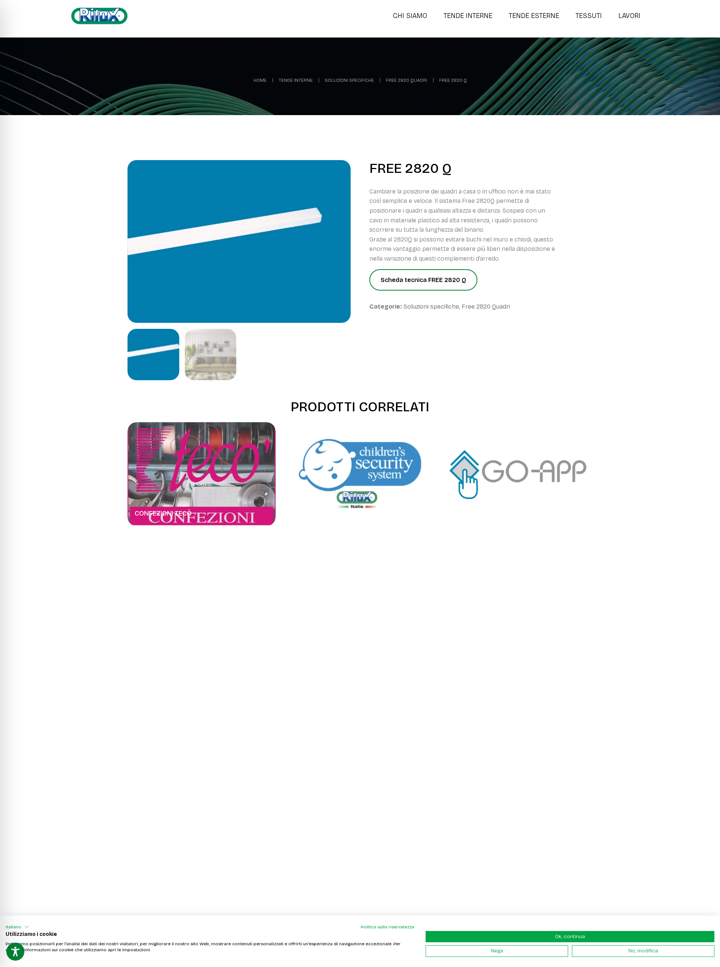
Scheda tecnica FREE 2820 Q (423, 279)
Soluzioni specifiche (349, 80)
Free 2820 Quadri (406, 80)
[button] (17, 927)
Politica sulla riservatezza (387, 927)
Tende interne (296, 80)
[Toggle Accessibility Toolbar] (15, 951)
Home (260, 80)
